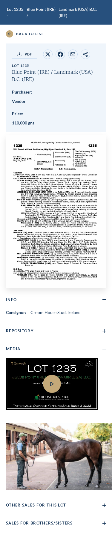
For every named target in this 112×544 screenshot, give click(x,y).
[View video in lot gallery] (56, 387)
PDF (28, 54)
